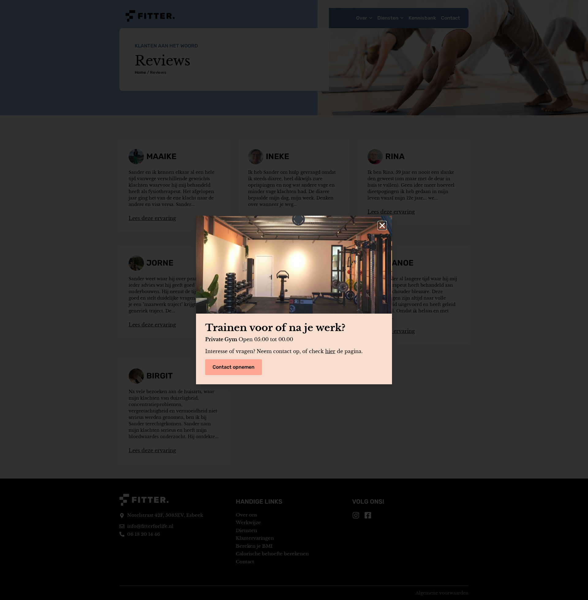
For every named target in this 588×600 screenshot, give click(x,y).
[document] (294, 300)
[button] (382, 225)
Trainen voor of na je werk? (275, 328)
